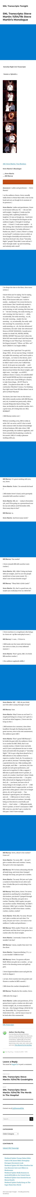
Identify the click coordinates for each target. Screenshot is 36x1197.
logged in (15, 1064)
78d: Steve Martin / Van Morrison (14, 164)
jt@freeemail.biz (18, 1108)
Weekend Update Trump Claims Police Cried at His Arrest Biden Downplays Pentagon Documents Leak (18, 1160)
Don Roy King (9, 1052)
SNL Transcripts (8, 1025)
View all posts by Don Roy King (23, 1045)
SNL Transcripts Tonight (15, 6)
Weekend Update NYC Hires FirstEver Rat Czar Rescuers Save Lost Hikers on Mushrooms (19, 1168)
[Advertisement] (18, 42)
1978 (26, 1052)
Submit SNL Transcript (11, 1148)
